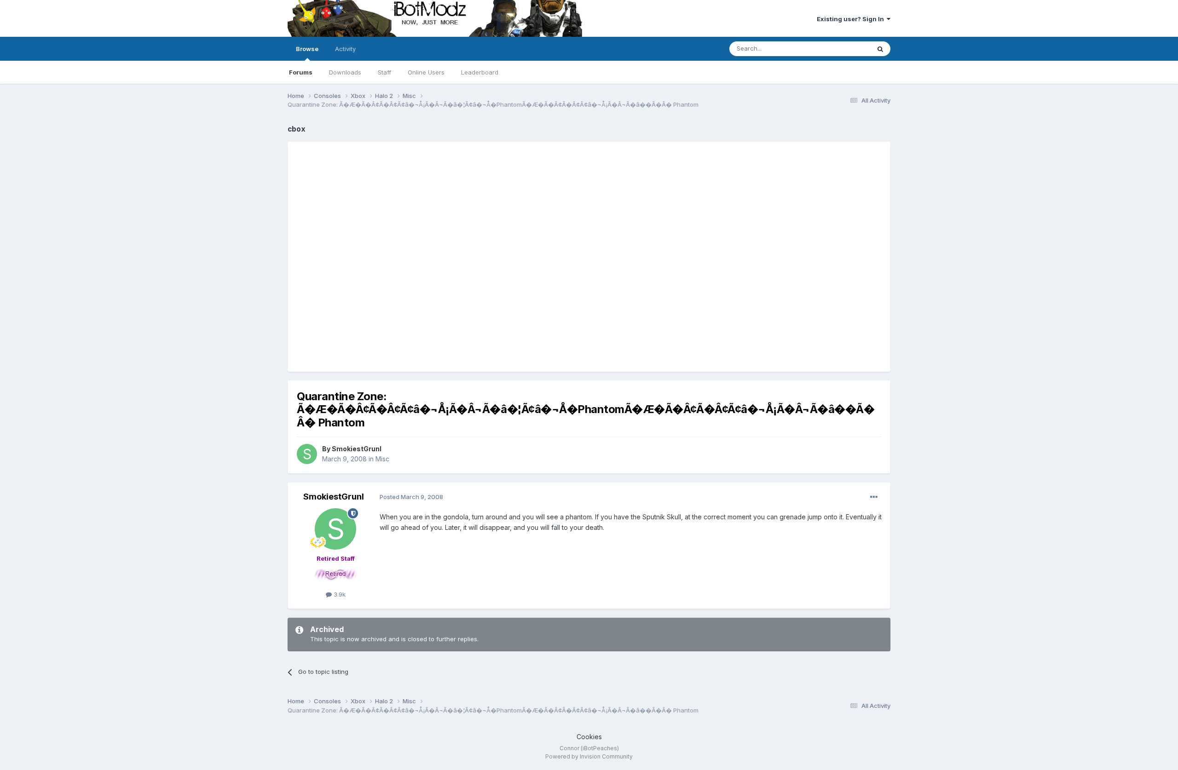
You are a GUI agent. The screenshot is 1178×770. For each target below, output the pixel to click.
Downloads (345, 72)
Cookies (589, 737)
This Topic (843, 48)
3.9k (339, 594)
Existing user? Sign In (852, 19)
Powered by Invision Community (589, 756)
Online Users (426, 72)
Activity (345, 48)
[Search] (880, 48)
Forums (300, 72)
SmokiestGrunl (356, 449)
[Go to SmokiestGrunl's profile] (307, 454)
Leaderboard (479, 72)
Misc (382, 459)
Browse (307, 48)
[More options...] (874, 497)
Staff (384, 72)
